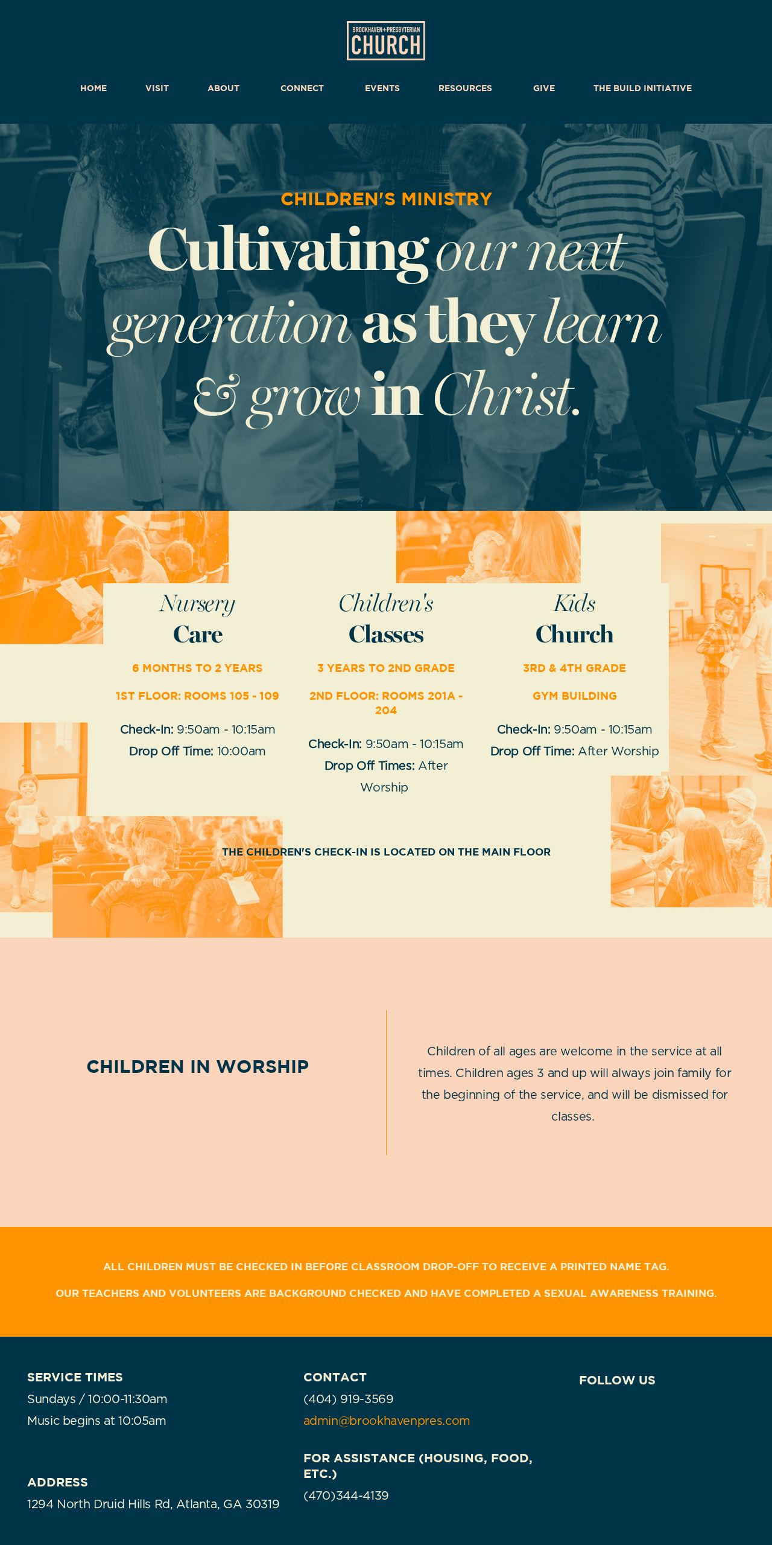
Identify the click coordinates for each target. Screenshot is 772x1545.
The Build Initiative (642, 88)
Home (93, 88)
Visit (157, 88)
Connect (303, 88)
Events (382, 88)
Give (544, 88)
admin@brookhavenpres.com (386, 1421)
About (224, 88)
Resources (466, 88)
